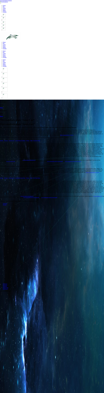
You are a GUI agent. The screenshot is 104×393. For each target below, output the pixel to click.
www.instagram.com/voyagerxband (73, 161)
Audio (4, 8)
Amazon (6, 140)
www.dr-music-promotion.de (29, 160)
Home (4, 5)
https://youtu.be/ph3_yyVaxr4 (66, 135)
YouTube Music (36, 140)
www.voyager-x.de (10, 161)
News (4, 9)
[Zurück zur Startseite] (4, 1)
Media (4, 10)
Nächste (4, 204)
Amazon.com (11, 140)
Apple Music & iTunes (20, 140)
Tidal (31, 140)
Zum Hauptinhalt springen (6, 0)
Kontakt (4, 12)
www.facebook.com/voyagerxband (55, 161)
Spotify (1, 140)
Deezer (27, 140)
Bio (3, 6)
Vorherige (5, 203)
